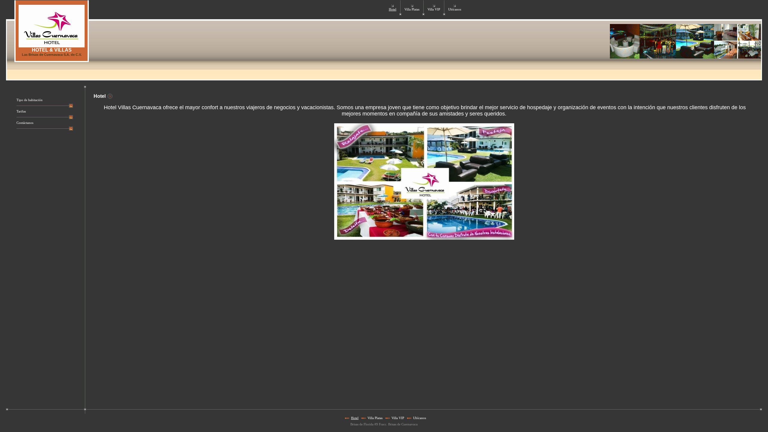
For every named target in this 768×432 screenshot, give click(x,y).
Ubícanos (454, 9)
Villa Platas (411, 9)
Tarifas (21, 111)
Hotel (392, 9)
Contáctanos (24, 122)
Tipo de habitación (29, 100)
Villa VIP (434, 9)
